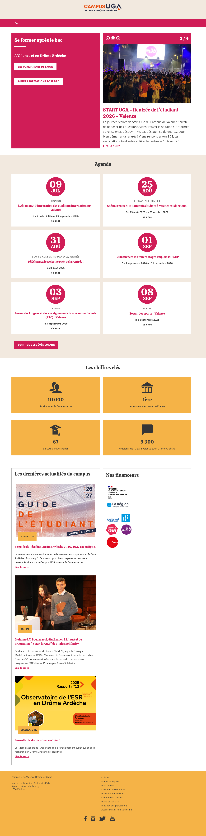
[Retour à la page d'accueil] (103, 8)
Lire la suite (22, 567)
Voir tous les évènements (36, 345)
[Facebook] (85, 819)
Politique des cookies (112, 793)
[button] (17, 23)
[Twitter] (102, 819)
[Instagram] (93, 819)
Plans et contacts (110, 801)
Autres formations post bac (38, 81)
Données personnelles (113, 789)
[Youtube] (112, 819)
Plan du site (107, 785)
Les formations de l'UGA (35, 66)
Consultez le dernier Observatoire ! (37, 740)
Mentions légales (110, 781)
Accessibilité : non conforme (116, 809)
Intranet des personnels (114, 805)
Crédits (105, 777)
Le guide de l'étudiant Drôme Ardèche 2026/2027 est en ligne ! (55, 547)
